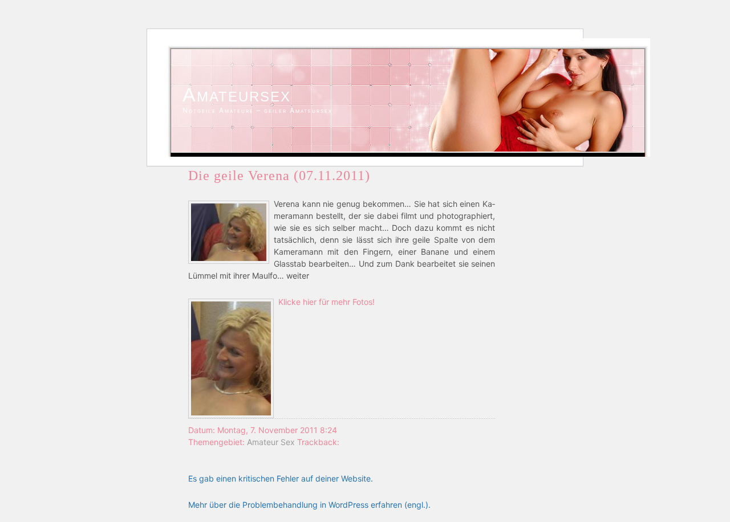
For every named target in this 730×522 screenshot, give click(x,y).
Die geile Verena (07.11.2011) (279, 175)
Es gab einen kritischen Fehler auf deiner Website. (280, 478)
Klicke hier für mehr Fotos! (326, 302)
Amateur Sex (271, 442)
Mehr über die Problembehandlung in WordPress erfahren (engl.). (309, 504)
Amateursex (236, 94)
